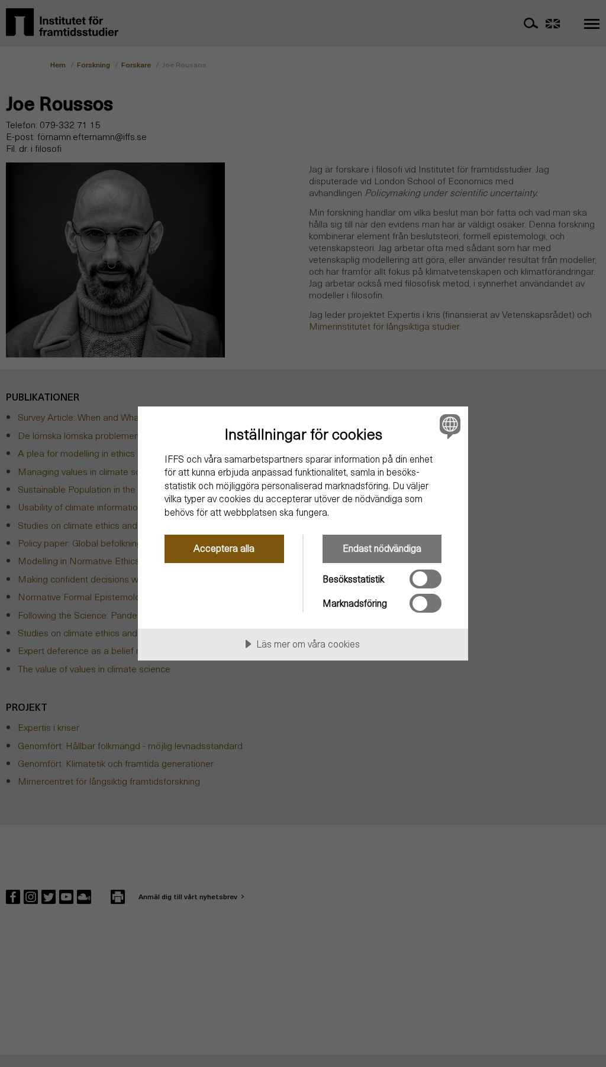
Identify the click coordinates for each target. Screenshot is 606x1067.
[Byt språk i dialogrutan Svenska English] (448, 426)
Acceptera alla (224, 548)
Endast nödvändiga (382, 548)
